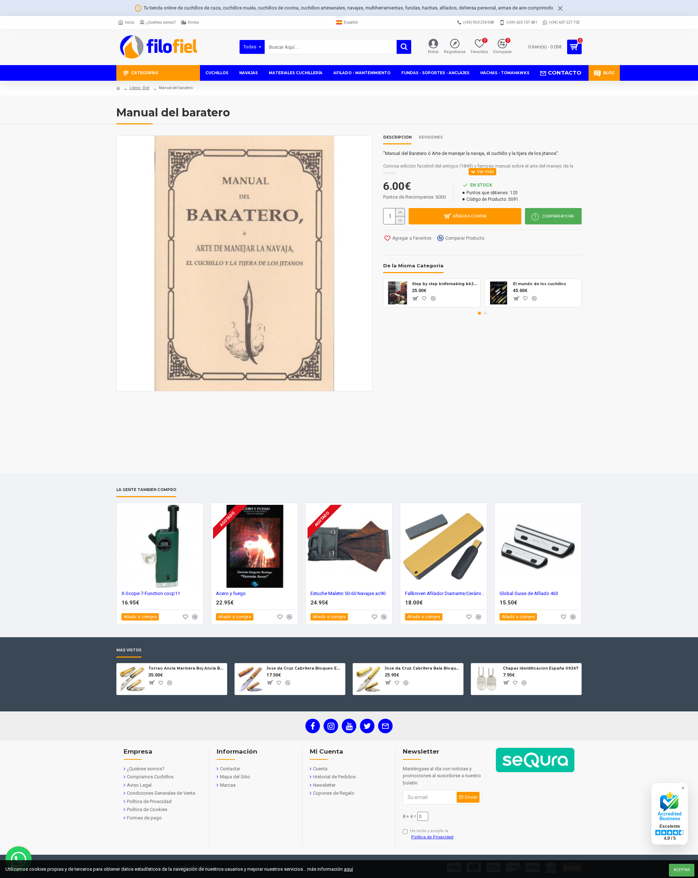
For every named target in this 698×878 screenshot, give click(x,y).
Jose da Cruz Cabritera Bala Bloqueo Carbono (423, 668)
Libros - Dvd (139, 88)
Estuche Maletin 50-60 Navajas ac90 (347, 593)
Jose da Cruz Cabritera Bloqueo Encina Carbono (304, 668)
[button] (479, 313)
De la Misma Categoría (413, 265)
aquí (348, 869)
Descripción (397, 137)
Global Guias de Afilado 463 (529, 593)
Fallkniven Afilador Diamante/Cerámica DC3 (445, 593)
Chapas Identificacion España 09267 (540, 668)
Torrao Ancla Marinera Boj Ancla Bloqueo (186, 668)
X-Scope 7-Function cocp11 (150, 593)
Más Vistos (128, 650)
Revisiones (431, 137)
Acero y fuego (231, 593)
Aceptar (682, 870)
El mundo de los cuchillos (539, 284)
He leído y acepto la (431, 834)
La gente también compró (146, 490)
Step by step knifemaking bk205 (445, 284)
